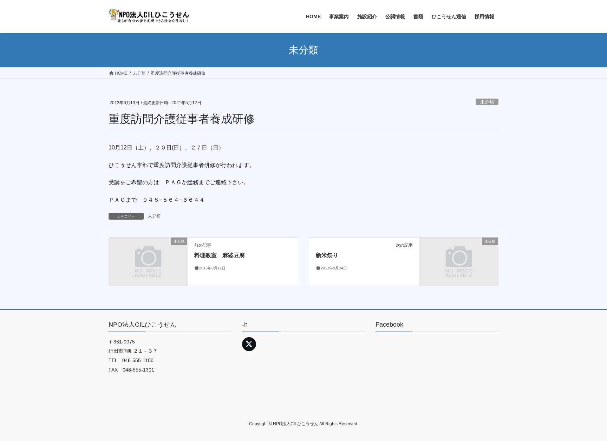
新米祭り (327, 255)
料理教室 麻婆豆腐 (219, 255)
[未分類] (148, 262)
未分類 (487, 102)
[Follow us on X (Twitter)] (249, 344)
